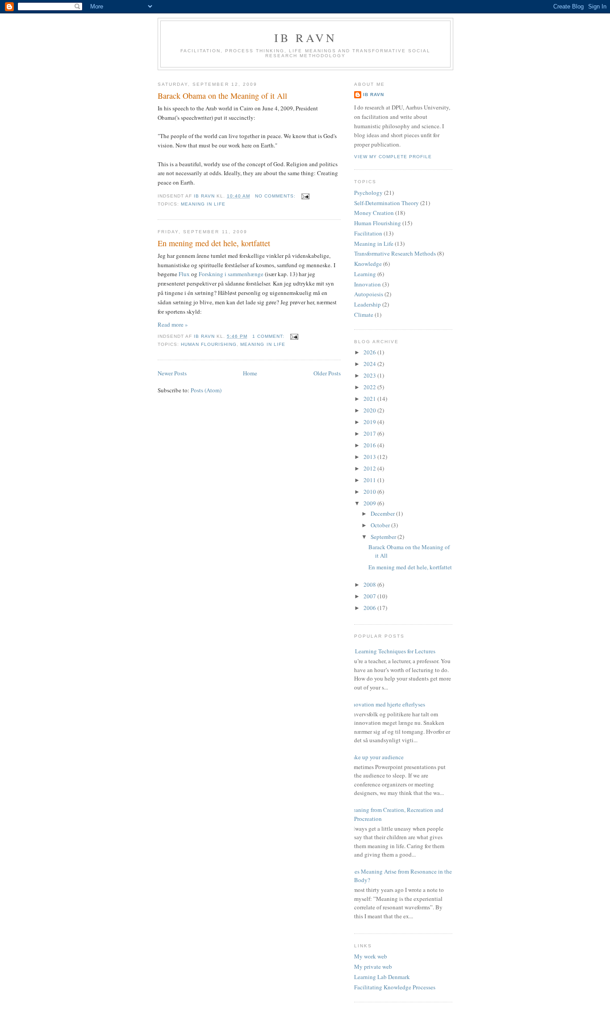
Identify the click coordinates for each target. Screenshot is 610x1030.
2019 (370, 422)
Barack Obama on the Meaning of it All (222, 95)
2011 (370, 480)
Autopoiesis (368, 294)
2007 (370, 596)
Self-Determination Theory (386, 203)
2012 (370, 468)
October (381, 525)
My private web (373, 967)
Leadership (367, 304)
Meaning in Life (203, 204)
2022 (370, 387)
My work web (370, 956)
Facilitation (368, 233)
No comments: (276, 195)
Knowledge (368, 264)
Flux (184, 274)
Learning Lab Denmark (382, 977)
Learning (365, 274)
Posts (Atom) (206, 390)
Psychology (368, 193)
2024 (370, 364)
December (383, 513)
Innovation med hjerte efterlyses (386, 704)
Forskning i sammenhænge (231, 274)
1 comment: (269, 336)
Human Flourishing (209, 344)
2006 (370, 608)
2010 (370, 492)
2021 (370, 399)
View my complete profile (393, 156)
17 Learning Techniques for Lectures (391, 651)
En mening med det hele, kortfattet (214, 243)
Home (250, 373)
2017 (370, 433)
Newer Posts (172, 373)
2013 (370, 457)
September (384, 537)
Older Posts (327, 373)
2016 (370, 445)
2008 (370, 584)
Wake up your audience (375, 757)
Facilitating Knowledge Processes (394, 987)
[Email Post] (305, 195)
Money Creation (374, 213)
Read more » (173, 324)
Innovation (367, 284)
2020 (370, 410)
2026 (370, 352)
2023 (370, 375)
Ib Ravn (305, 37)
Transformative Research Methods (395, 253)
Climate (363, 315)
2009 (370, 503)
